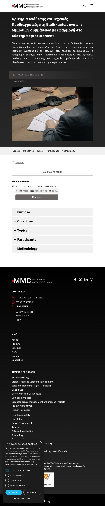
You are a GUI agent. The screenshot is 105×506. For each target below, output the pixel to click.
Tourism (16, 427)
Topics (40, 150)
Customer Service (21, 439)
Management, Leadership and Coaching (32, 443)
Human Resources (21, 410)
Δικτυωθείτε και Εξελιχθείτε (26, 393)
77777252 (21, 297)
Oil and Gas (17, 389)
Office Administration (22, 431)
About (15, 339)
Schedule (16, 348)
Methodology (68, 150)
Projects (16, 343)
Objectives (28, 150)
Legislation (17, 419)
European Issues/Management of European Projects (38, 402)
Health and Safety (21, 415)
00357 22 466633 (36, 297)
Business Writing (20, 377)
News (15, 352)
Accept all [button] (14, 492)
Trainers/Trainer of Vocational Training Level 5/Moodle (39, 451)
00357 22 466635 (24, 302)
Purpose (16, 150)
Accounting (17, 435)
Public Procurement (22, 423)
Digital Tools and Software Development (32, 381)
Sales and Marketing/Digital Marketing (31, 385)
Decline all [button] (32, 492)
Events (15, 356)
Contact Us (17, 360)
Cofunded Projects (21, 397)
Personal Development (23, 447)
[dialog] (23, 471)
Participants (53, 150)
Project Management (22, 405)
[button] (23, 499)
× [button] (41, 442)
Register (37, 197)
